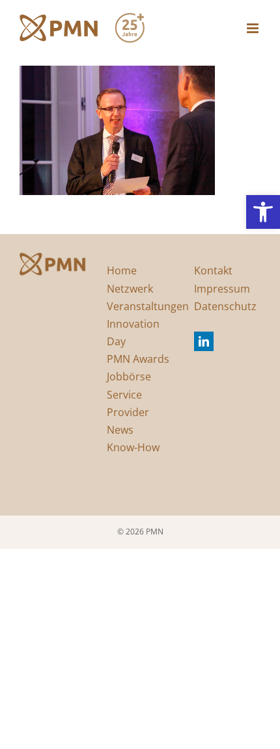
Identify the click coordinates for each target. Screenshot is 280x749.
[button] (263, 212)
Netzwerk (130, 289)
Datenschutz (225, 306)
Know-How (133, 447)
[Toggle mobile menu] (253, 28)
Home (122, 270)
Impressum (222, 289)
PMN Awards (138, 359)
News (120, 430)
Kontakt (213, 270)
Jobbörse (129, 376)
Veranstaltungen (148, 306)
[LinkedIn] (204, 341)
